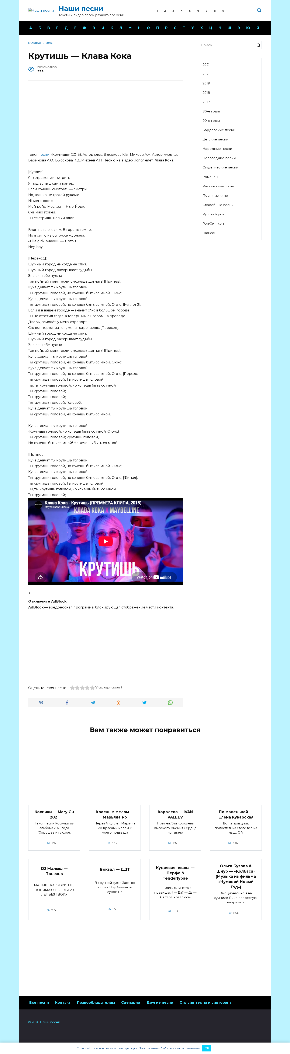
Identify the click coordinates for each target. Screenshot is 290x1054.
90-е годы (211, 121)
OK (207, 1048)
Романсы (210, 177)
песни (44, 155)
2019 (206, 83)
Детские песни (215, 139)
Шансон (209, 233)
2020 (207, 74)
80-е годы (211, 111)
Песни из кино (215, 195)
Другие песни (159, 1003)
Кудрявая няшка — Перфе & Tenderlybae (175, 872)
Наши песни (81, 8)
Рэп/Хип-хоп (213, 223)
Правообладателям (96, 1003)
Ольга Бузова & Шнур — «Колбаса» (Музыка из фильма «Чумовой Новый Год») (236, 876)
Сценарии (130, 1003)
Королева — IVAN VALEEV (175, 814)
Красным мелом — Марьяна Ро (115, 814)
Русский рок (213, 214)
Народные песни (217, 149)
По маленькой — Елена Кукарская (235, 814)
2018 (206, 93)
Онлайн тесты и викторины (206, 1003)
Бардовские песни (219, 130)
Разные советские (218, 186)
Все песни (39, 1003)
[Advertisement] (105, 117)
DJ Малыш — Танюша (54, 871)
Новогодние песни (219, 158)
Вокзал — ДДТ (115, 869)
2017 (206, 102)
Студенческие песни (220, 167)
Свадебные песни (218, 205)
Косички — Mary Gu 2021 (54, 814)
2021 (206, 65)
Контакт (63, 1003)
